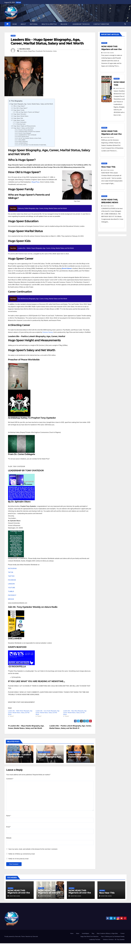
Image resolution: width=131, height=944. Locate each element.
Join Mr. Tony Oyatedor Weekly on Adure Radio (29, 138)
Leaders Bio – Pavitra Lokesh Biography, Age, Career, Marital (36, 336)
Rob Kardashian (47, 51)
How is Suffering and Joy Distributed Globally (112, 936)
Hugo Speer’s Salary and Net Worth (23, 128)
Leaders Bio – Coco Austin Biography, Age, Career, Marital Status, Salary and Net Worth (48, 712)
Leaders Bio (16, 752)
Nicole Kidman (67, 268)
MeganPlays (31, 51)
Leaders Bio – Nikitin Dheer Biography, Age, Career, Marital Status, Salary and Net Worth (20, 712)
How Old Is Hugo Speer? (20, 108)
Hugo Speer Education (19, 114)
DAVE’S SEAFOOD (23, 141)
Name (8, 815)
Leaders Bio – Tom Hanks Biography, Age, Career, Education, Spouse (49, 757)
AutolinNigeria (85, 933)
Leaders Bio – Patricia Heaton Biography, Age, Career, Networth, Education (79, 757)
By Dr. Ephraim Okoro (23, 136)
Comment (9, 779)
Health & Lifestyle (49, 24)
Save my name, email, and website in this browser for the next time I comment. (33, 849)
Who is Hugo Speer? (19, 106)
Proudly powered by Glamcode (12, 936)
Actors (13, 35)
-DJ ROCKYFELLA (23, 143)
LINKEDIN (11, 584)
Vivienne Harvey (47, 332)
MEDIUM (11, 599)
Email (8, 827)
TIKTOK (10, 572)
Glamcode (35, 936)
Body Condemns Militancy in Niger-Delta (107, 933)
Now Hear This (108, 167)
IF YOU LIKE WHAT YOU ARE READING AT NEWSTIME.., (33, 144)
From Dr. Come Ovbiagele (24, 133)
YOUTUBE (11, 587)
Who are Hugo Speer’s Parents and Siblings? (27, 112)
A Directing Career (20, 124)
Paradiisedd (39, 51)
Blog (93, 933)
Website (8, 838)
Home (14, 24)
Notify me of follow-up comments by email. (21, 854)
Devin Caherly (23, 51)
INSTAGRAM (12, 568)
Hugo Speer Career (19, 120)
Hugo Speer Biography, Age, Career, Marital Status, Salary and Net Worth (31, 104)
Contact (122, 933)
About (23, 24)
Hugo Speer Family (18, 110)
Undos (55, 51)
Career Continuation (21, 122)
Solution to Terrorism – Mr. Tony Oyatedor (113, 939)
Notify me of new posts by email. (18, 858)
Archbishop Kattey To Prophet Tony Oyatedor (29, 131)
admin (11, 760)
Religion (64, 24)
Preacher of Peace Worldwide (25, 129)
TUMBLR (11, 591)
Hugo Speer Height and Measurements (24, 126)
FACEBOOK (12, 580)
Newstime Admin (24, 49)
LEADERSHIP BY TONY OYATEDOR (27, 134)
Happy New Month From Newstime (89, 936)
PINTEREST (12, 595)
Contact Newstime (101, 24)
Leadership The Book (81, 24)
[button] (125, 24)
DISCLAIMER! (21, 139)
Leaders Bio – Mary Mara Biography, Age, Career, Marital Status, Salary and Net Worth (75, 712)
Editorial (34, 24)
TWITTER (11, 576)
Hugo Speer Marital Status (20, 116)
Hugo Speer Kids (18, 118)
